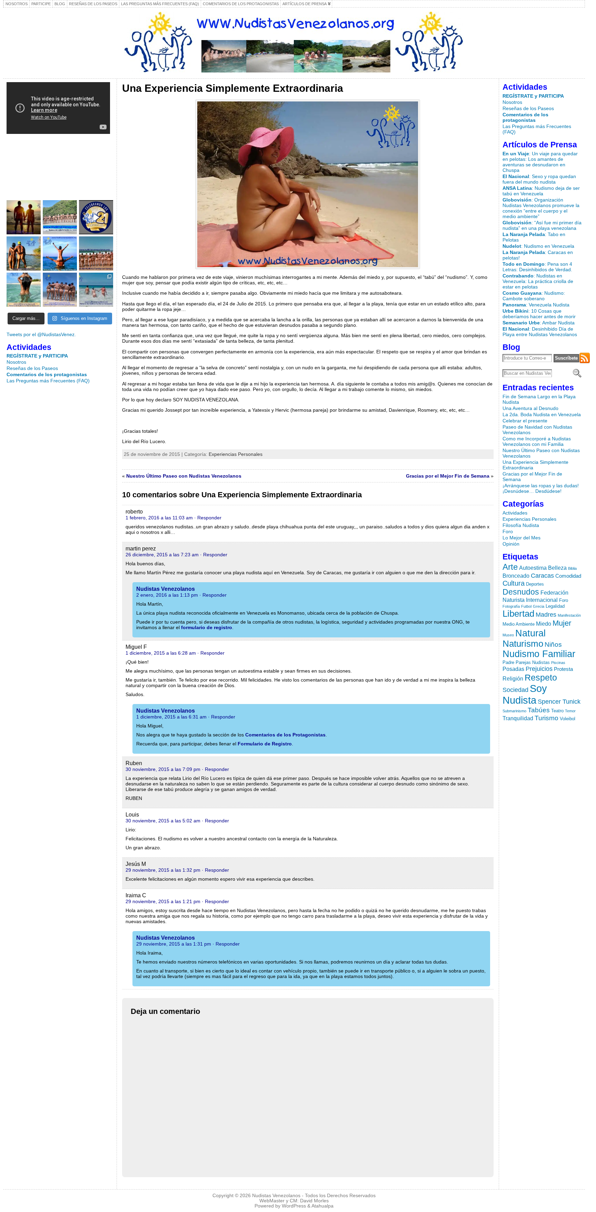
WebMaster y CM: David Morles (294, 1200)
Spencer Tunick (559, 701)
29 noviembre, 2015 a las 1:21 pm (163, 901)
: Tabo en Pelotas (534, 237)
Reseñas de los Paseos (32, 368)
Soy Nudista (525, 694)
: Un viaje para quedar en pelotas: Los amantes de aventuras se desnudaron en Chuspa (540, 162)
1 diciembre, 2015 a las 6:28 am (161, 653)
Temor (570, 711)
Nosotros (16, 362)
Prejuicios (539, 668)
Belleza (557, 568)
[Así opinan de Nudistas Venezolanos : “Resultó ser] (96, 290)
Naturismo (523, 643)
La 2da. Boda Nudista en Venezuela (542, 414)
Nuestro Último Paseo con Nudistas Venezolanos (183, 476)
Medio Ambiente (519, 624)
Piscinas (558, 663)
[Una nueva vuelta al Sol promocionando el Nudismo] (60, 217)
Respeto (541, 677)
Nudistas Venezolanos (165, 589)
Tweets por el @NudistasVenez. (41, 334)
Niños (553, 644)
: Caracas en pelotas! (538, 255)
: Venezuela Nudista (536, 304)
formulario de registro (206, 627)
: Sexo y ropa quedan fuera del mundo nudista (539, 179)
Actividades (515, 513)
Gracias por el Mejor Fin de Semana (447, 476)
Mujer (562, 623)
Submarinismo (514, 711)
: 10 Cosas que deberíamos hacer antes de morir (539, 313)
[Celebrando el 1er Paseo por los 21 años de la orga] (96, 217)
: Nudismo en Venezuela (538, 246)
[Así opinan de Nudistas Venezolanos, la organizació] (24, 253)
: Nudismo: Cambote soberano (534, 295)
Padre (508, 662)
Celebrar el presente (525, 420)
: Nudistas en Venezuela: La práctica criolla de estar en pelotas (538, 281)
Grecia (538, 606)
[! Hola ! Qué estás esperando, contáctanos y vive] (24, 217)
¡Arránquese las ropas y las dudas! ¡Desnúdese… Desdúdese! (541, 488)
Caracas (542, 575)
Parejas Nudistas (533, 662)
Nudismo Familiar (539, 654)
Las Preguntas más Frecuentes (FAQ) (48, 380)
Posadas (513, 669)
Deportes (535, 584)
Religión (513, 678)
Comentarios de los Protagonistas (285, 734)
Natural (530, 633)
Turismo (546, 718)
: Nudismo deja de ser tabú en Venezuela (541, 190)
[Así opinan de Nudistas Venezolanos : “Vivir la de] (96, 253)
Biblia (572, 568)
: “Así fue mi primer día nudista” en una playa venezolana (542, 225)
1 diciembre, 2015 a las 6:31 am (171, 717)
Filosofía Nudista (521, 525)
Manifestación (569, 615)
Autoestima (533, 568)
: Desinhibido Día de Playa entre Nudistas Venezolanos (540, 331)
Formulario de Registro (265, 743)
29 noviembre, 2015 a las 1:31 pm (173, 944)
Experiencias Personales (235, 454)
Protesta (563, 669)
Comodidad (568, 576)
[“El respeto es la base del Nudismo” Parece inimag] (60, 290)
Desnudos (521, 591)
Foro (508, 531)
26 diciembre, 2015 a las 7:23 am (162, 554)
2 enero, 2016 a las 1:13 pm (167, 595)
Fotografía (511, 606)
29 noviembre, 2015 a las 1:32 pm (163, 870)
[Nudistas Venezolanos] (294, 42)
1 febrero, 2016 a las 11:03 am (159, 517)
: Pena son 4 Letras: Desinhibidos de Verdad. (537, 266)
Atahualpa (322, 1206)
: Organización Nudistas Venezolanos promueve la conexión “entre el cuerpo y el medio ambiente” (541, 208)
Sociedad (515, 689)
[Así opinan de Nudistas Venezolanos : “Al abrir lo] (60, 253)
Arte (510, 566)
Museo (508, 635)
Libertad (518, 613)
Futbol (526, 606)
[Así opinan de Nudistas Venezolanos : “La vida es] (24, 290)
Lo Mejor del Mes (521, 537)
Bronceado (516, 576)
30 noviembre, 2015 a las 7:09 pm (163, 769)
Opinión (511, 544)
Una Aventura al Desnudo (530, 408)
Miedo (543, 623)
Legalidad (555, 606)
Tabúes (539, 710)
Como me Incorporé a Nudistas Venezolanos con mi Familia (537, 441)
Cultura (514, 583)
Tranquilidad (518, 718)
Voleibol (567, 718)
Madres (546, 614)
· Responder (207, 517)
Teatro (557, 710)
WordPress (294, 1206)
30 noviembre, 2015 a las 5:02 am (163, 820)
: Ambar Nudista (539, 322)
